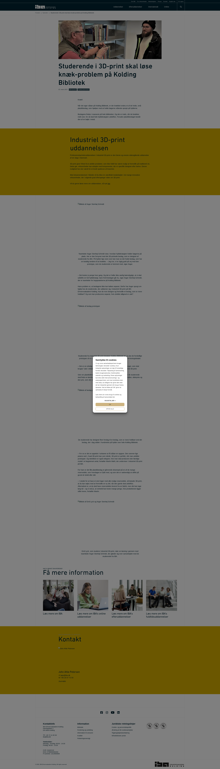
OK (110, 404)
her (114, 397)
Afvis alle (110, 409)
